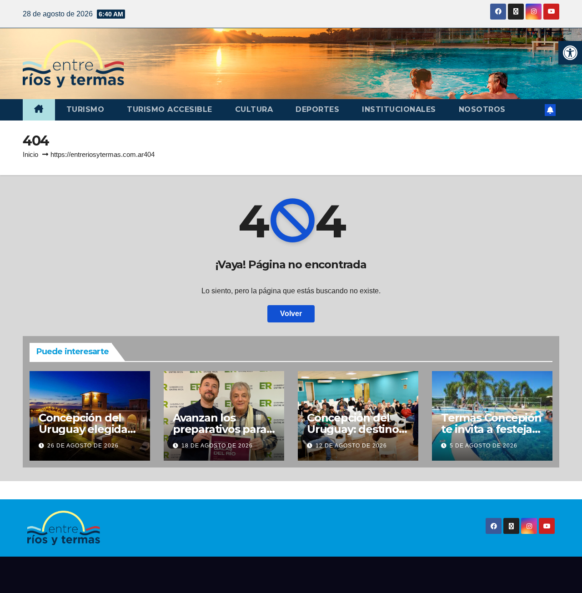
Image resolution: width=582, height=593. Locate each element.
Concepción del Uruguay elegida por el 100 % (83, 429)
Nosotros (482, 109)
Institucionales (399, 109)
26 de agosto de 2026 (83, 445)
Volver (291, 313)
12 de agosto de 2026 (351, 445)
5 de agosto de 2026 (483, 445)
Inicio (30, 154)
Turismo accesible (169, 109)
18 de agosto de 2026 (217, 445)
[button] (570, 53)
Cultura (254, 109)
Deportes (317, 109)
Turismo (85, 109)
